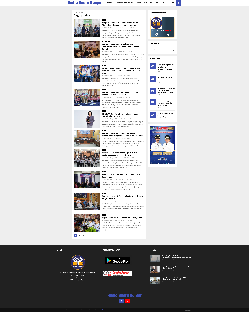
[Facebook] (171, 3)
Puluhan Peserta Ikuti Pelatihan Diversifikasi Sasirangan (121, 176)
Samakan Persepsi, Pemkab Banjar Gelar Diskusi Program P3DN (122, 197)
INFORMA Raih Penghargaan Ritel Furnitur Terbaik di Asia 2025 (120, 115)
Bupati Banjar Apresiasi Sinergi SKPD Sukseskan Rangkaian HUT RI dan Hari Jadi (177, 279)
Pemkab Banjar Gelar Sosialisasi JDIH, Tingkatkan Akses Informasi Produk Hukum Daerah (120, 47)
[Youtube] (173, 3)
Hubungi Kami (161, 3)
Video (139, 3)
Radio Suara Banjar (85, 3)
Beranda (109, 3)
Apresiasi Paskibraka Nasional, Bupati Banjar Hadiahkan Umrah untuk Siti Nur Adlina (165, 102)
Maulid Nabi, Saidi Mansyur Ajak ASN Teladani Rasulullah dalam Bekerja (166, 90)
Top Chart (148, 3)
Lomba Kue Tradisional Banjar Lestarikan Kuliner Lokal (166, 79)
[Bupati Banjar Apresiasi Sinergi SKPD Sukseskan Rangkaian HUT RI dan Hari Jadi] (155, 280)
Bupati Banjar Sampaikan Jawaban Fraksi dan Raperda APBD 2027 (176, 268)
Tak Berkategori (106, 41)
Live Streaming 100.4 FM (124, 3)
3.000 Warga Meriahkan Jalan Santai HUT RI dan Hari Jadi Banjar (165, 115)
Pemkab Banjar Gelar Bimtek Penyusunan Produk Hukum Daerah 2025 (120, 93)
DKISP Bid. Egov (101, 310)
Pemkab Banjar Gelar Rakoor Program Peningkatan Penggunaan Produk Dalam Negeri (122, 134)
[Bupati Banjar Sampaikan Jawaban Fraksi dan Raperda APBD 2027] (155, 269)
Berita (104, 19)
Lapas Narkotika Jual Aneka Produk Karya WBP (122, 217)
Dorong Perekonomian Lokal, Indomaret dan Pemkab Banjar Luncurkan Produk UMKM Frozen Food (123, 71)
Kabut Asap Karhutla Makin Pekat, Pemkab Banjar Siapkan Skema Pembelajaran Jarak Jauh (166, 67)
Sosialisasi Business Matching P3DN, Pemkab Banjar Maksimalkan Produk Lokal (121, 154)
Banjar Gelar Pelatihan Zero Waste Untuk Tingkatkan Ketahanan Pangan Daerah (120, 24)
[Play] (156, 34)
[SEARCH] (173, 50)
